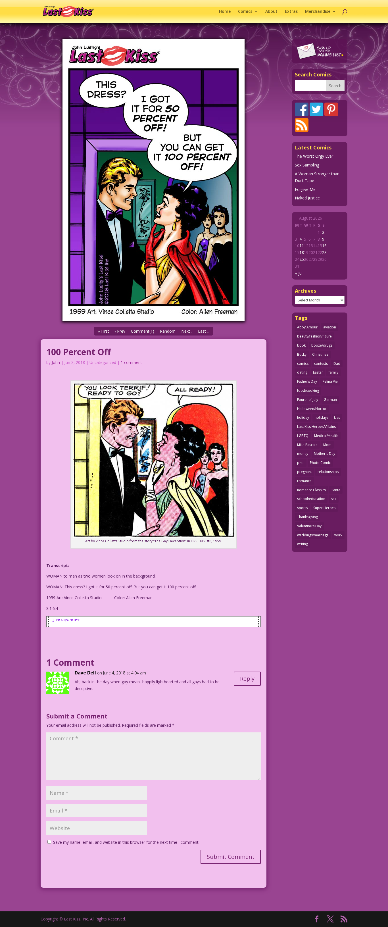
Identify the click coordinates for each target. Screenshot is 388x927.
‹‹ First (103, 331)
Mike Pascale (307, 444)
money (302, 453)
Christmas (320, 354)
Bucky (301, 354)
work (338, 535)
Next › (186, 331)
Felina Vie (330, 381)
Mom (327, 444)
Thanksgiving (307, 516)
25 (301, 259)
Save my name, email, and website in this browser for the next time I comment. (126, 842)
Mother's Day (324, 453)
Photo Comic (320, 462)
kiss (337, 417)
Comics (245, 11)
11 (301, 245)
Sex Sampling (307, 165)
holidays (321, 417)
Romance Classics (311, 490)
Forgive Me (305, 189)
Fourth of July (307, 399)
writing (302, 543)
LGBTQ (302, 435)
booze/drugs (321, 345)
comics (302, 363)
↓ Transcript (66, 620)
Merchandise (317, 11)
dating (302, 372)
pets (300, 462)
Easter (318, 372)
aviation (329, 327)
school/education (311, 498)
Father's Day (307, 381)
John (56, 362)
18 (301, 252)
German (330, 399)
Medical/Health (326, 435)
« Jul (299, 273)
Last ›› (203, 331)
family (333, 372)
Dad (336, 363)
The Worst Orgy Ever (314, 156)
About (271, 11)
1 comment (131, 362)
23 (324, 252)
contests (321, 363)
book (301, 345)
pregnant (304, 471)
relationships (328, 471)
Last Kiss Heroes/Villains (316, 426)
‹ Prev (120, 331)
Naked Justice (307, 198)
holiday (303, 417)
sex (333, 498)
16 (324, 245)
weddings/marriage (313, 535)
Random (168, 331)
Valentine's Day (309, 526)
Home (225, 11)
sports (302, 507)
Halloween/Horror (312, 408)
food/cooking (308, 390)
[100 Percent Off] (153, 180)
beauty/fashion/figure (314, 336)
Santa (335, 490)
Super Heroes (324, 507)
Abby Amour (307, 327)
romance (304, 480)
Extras (291, 11)
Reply (247, 678)
